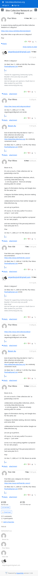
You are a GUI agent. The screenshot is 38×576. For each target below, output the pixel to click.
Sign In (6, 5)
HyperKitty (20, 573)
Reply (5, 44)
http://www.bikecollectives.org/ (14, 139)
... (5, 70)
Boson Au (12, 126)
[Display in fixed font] (33, 41)
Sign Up (16, 5)
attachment (13, 94)
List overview (5, 507)
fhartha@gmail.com (11, 66)
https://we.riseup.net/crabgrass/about (17, 106)
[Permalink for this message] (36, 41)
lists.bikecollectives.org (15, 2)
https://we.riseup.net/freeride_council (17, 258)
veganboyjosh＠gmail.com (19, 51)
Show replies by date (30, 47)
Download (7, 512)
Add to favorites (8, 522)
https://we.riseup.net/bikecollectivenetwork (16, 31)
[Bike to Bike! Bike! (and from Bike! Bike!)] (35, 10)
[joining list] (2, 10)
